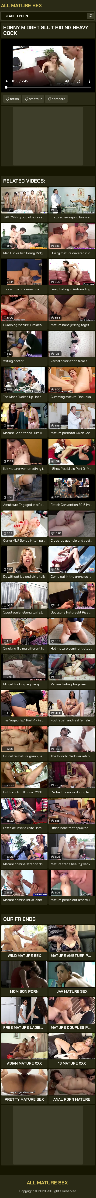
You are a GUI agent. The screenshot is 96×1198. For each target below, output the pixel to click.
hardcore (58, 99)
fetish (14, 99)
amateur (35, 99)
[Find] (90, 16)
